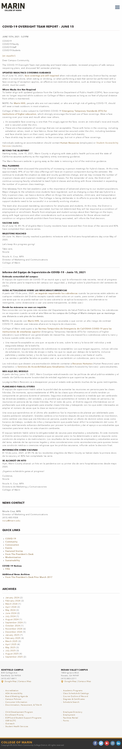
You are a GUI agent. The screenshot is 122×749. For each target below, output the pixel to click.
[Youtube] (106, 743)
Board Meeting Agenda (16, 696)
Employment (69, 715)
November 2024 (13, 629)
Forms (66, 721)
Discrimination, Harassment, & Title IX (23, 705)
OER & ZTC (10, 721)
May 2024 (10, 610)
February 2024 (12, 601)
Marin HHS (19, 103)
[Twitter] (101, 743)
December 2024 (13, 632)
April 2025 (11, 644)
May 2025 (10, 648)
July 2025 (10, 651)
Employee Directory (72, 712)
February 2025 (12, 638)
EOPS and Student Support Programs (23, 718)
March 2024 (11, 604)
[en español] (8, 56)
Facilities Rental (70, 718)
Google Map (10, 681)
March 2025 (11, 641)
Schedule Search (71, 702)
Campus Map (24, 681)
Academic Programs (73, 691)
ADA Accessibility (13, 693)
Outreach (10, 724)
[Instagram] (112, 743)
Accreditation (12, 691)
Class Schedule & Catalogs (76, 693)
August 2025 (12, 654)
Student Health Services (16, 726)
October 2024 (12, 626)
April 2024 (11, 607)
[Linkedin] (118, 743)
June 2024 (10, 613)
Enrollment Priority (14, 715)
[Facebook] (95, 743)
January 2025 (12, 635)
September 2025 (14, 657)
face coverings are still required (42, 76)
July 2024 (10, 616)
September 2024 (14, 623)
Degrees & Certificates (74, 699)
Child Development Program (19, 712)
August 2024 (12, 620)
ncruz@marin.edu (11, 521)
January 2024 (12, 598)
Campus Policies (13, 699)
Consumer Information (16, 702)
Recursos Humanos (82, 364)
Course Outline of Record (75, 696)
